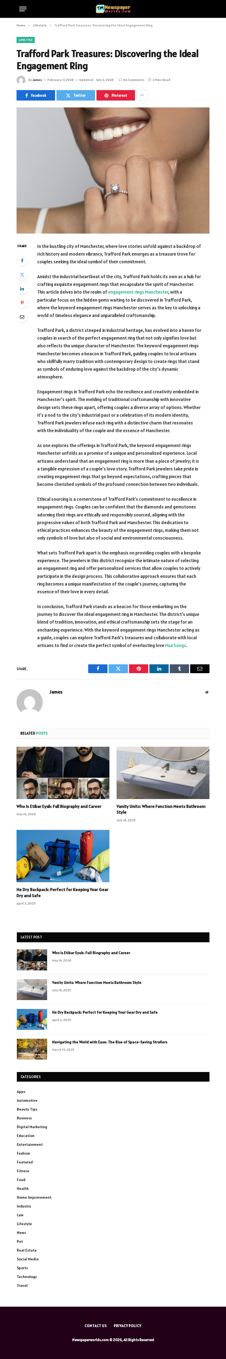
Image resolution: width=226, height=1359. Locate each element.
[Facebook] (22, 260)
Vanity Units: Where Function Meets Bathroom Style (161, 809)
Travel (22, 1285)
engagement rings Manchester (138, 292)
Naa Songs (175, 645)
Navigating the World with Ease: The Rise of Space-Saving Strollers (109, 1041)
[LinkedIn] (22, 288)
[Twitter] (22, 274)
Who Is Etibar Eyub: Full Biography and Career (59, 806)
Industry (24, 1206)
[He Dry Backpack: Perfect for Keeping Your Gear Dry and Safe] (63, 856)
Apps (21, 1091)
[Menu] (22, 9)
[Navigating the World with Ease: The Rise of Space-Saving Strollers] (32, 1049)
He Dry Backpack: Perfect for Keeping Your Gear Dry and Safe (62, 892)
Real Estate (27, 1250)
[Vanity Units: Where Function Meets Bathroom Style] (163, 773)
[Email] (22, 316)
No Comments (133, 80)
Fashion (23, 1153)
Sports (22, 1267)
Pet (20, 1241)
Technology (27, 1276)
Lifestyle (26, 40)
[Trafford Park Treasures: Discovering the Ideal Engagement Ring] (113, 170)
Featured (25, 1162)
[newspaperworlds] (113, 9)
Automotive (27, 1100)
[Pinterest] (22, 302)
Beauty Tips (27, 1109)
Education (25, 1135)
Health (23, 1188)
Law (20, 1214)
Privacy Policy (127, 1325)
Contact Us (96, 1325)
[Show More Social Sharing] (141, 95)
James (37, 80)
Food (21, 1179)
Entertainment (30, 1144)
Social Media (28, 1259)
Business (24, 1118)
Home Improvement (34, 1197)
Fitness (23, 1170)
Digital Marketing (32, 1126)
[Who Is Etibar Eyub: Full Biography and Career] (63, 773)
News (21, 1232)
